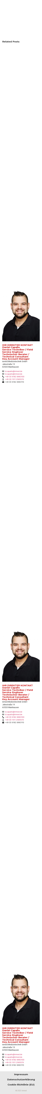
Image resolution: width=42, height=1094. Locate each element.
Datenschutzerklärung (21, 1079)
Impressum (21, 1074)
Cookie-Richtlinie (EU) (21, 1084)
